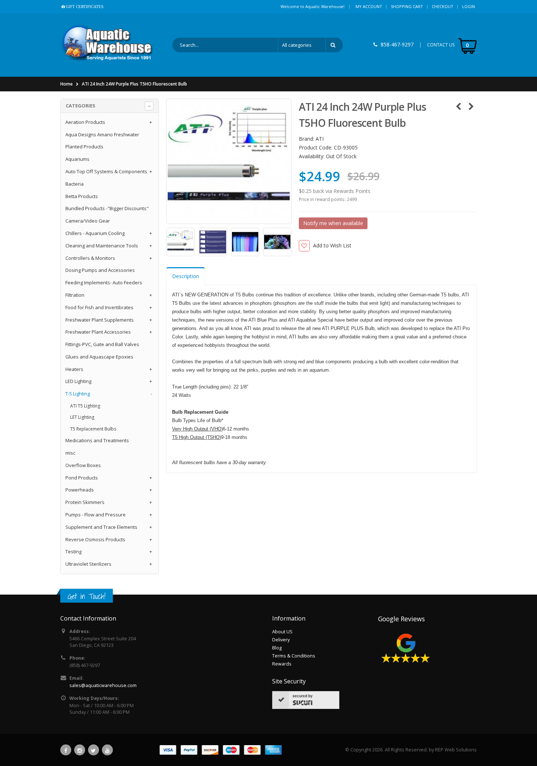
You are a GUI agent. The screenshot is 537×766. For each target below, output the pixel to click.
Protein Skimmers (84, 502)
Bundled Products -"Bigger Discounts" (107, 208)
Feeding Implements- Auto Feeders (103, 282)
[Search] (334, 45)
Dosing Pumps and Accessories (100, 270)
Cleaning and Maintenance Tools (101, 245)
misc (70, 453)
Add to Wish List (332, 245)
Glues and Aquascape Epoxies (99, 356)
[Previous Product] (458, 106)
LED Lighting (78, 381)
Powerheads (79, 489)
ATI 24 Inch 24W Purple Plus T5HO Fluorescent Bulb (134, 84)
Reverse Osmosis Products (95, 539)
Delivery (281, 640)
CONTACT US (441, 45)
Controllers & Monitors (90, 258)
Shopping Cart (407, 6)
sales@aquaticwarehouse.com (103, 685)
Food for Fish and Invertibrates (99, 307)
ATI (320, 138)
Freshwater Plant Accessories (98, 332)
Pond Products (81, 477)
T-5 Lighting (77, 393)
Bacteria (74, 184)
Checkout (442, 6)
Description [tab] (185, 276)
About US (282, 632)
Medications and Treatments (97, 440)
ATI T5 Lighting (85, 406)
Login (468, 6)
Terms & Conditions (293, 656)
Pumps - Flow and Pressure (95, 514)
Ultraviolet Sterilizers (88, 564)
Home (66, 84)
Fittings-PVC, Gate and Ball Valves (102, 344)
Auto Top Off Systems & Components (106, 171)
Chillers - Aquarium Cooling (95, 233)
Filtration (74, 295)
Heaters (74, 369)
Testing (73, 551)
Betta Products (81, 196)
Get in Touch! (87, 596)
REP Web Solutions (456, 750)
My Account (368, 6)
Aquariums (77, 159)
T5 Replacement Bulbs (93, 429)
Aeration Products (85, 122)
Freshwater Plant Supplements (99, 319)
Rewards (282, 664)
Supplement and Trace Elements (101, 527)
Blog (277, 648)
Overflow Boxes (83, 465)
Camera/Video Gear (87, 220)
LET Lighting (82, 417)
